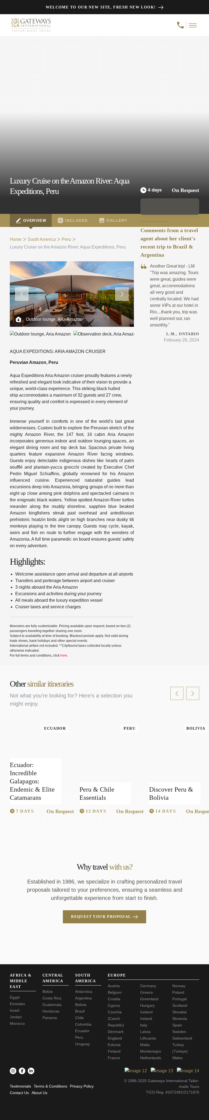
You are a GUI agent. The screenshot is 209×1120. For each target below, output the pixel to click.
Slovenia (179, 1018)
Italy (143, 1025)
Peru (66, 239)
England (115, 1038)
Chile (79, 1018)
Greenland (149, 999)
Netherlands (150, 1058)
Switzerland (182, 1038)
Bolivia (80, 1004)
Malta (145, 1045)
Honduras (50, 1011)
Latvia (145, 1031)
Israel (14, 1010)
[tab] (31, 220)
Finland (114, 1051)
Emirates (17, 1004)
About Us (39, 1093)
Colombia (83, 1024)
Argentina (83, 998)
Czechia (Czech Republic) (116, 1018)
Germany (148, 986)
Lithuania (148, 1038)
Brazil (80, 1011)
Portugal (179, 999)
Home (15, 239)
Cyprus (114, 1005)
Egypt (15, 997)
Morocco (17, 1023)
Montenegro (150, 1051)
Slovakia (179, 1012)
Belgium (115, 992)
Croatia (114, 999)
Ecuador (82, 1031)
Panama (49, 1018)
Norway (178, 986)
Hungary (147, 1005)
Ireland (146, 1018)
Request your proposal (101, 917)
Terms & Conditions (50, 1086)
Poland (178, 992)
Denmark (116, 1031)
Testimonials (20, 1086)
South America (41, 239)
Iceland (146, 1012)
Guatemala (52, 1004)
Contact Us (19, 1093)
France (114, 1058)
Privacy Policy (82, 1086)
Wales (177, 1058)
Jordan (16, 1017)
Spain (177, 1025)
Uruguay (82, 1044)
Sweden (179, 1031)
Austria (114, 986)
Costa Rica (51, 998)
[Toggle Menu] (193, 25)
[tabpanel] (72, 459)
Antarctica (83, 991)
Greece (146, 992)
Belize (47, 991)
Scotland (179, 1005)
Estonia (114, 1045)
